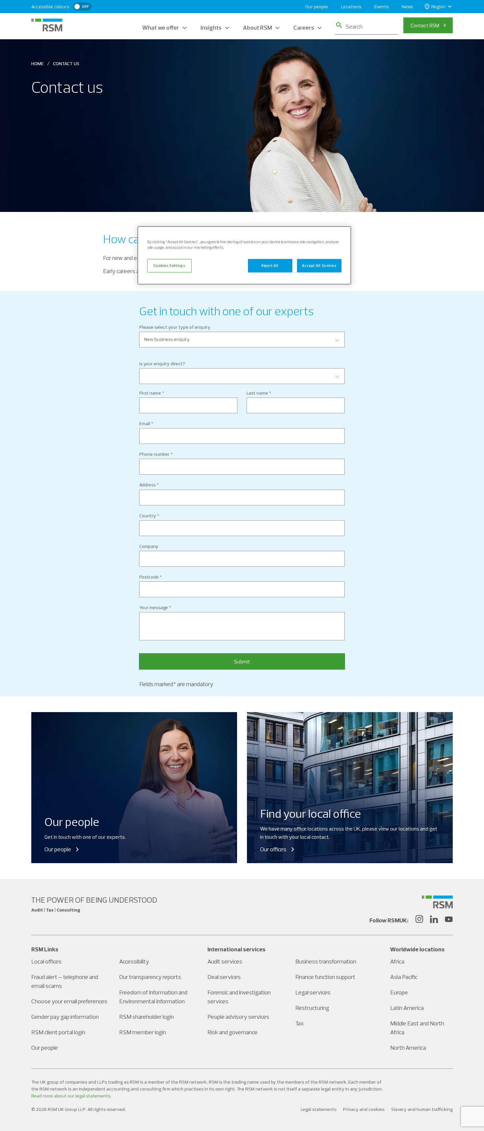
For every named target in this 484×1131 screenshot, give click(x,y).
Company (148, 546)
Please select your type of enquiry (174, 327)
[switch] (82, 7)
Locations (351, 7)
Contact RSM (425, 25)
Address (147, 485)
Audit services (224, 961)
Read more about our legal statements (70, 1096)
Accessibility (134, 961)
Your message (153, 607)
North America (408, 1047)
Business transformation (325, 961)
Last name (257, 393)
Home (37, 63)
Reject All (270, 265)
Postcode (149, 577)
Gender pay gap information (65, 1016)
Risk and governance (232, 1032)
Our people (316, 7)
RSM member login (142, 1032)
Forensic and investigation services (239, 997)
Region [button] (438, 7)
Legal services (313, 992)
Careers (303, 27)
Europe (399, 992)
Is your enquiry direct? (162, 364)
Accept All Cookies (319, 265)
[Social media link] (437, 902)
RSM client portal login (58, 1032)
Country (147, 516)
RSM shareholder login (146, 1016)
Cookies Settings (169, 265)
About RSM (257, 27)
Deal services (224, 977)
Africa (397, 961)
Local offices (46, 961)
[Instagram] (419, 920)
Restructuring (312, 1008)
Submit (242, 661)
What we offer (160, 27)
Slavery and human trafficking (422, 1109)
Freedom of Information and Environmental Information (153, 997)
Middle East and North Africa (417, 1027)
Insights (211, 27)
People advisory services (238, 1016)
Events (381, 7)
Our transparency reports (150, 977)
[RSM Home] (46, 25)
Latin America (407, 1008)
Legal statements (318, 1109)
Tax (299, 1023)
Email (144, 423)
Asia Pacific (403, 977)
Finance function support (325, 977)
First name (150, 393)
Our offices (273, 849)
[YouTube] (449, 920)
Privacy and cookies (364, 1109)
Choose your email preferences (69, 1001)
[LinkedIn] (434, 920)
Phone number (154, 454)
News (407, 7)
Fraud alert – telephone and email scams (64, 981)
